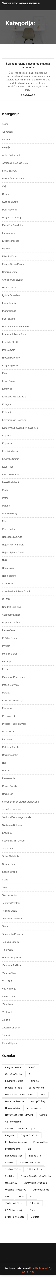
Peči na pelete (10, 638)
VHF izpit (7, 981)
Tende (5, 926)
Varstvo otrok (9, 973)
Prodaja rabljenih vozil (14, 724)
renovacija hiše (14, 1155)
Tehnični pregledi (11, 903)
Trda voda (7, 950)
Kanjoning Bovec (11, 365)
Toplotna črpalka (11, 942)
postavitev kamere (16, 1142)
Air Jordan (7, 132)
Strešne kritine (9, 895)
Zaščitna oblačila (11, 1027)
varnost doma (41, 1189)
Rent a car (7, 770)
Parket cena (8, 630)
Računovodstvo (10, 755)
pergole (9, 1135)
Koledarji (6, 412)
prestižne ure (12, 1149)
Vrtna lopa (7, 1004)
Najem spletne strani (13, 552)
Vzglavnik (7, 1012)
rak (29, 1149)
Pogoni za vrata (10, 685)
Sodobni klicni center (13, 841)
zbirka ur (34, 1203)
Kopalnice (7, 443)
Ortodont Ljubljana (11, 607)
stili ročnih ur (34, 1169)
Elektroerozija (9, 233)
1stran (5, 124)
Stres (4, 887)
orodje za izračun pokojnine (20, 1128)
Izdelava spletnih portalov (15, 326)
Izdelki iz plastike (11, 342)
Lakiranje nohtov (11, 474)
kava (31, 1074)
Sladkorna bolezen (12, 825)
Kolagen (6, 404)
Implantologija (9, 303)
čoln (32, 1210)
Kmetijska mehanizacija (14, 396)
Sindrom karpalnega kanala (16, 817)
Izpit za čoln (8, 350)
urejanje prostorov (15, 1189)
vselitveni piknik (14, 1203)
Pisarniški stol (9, 654)
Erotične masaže (10, 241)
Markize (6, 490)
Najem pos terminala (13, 544)
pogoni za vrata (29, 1135)
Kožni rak (7, 467)
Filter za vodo (9, 256)
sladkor (9, 1162)
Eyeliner (6, 248)
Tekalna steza (9, 911)
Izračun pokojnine (11, 358)
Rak (4, 763)
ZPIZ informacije (14, 1210)
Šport (5, 879)
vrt (32, 1196)
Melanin (6, 506)
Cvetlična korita (10, 202)
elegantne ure (13, 1067)
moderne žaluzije (14, 1101)
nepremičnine (34, 1108)
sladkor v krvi (13, 1169)
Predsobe (7, 708)
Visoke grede (9, 996)
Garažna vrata (9, 272)
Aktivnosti (7, 139)
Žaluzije (6, 1020)
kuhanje (34, 1081)
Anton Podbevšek (11, 155)
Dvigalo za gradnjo (12, 217)
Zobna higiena (9, 1043)
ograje (43, 1115)
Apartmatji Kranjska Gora (15, 163)
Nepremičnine (9, 576)
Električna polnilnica (12, 225)
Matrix (5, 498)
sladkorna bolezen (30, 1162)
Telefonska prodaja (12, 918)
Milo (4, 521)
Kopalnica (7, 435)
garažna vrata (13, 1074)
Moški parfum (9, 529)
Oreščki (6, 599)
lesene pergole (13, 1087)
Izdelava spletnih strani (14, 334)
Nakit (4, 560)
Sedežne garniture (11, 809)
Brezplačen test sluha (13, 178)
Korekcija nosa (10, 451)
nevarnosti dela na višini (19, 1115)
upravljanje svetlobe (35, 1183)
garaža (32, 1067)
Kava (4, 373)
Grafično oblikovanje (13, 280)
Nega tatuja (8, 568)
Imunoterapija (9, 311)
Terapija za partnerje (13, 934)
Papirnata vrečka (11, 622)
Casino (5, 194)
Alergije (6, 147)
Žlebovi (6, 1035)
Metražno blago (10, 513)
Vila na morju (9, 989)
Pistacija (6, 661)
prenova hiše (40, 1142)
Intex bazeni (8, 319)
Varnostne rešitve (11, 965)
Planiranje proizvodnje (13, 677)
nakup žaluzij (38, 1101)
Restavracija (8, 778)
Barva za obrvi (10, 171)
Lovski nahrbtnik (10, 482)
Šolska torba (9, 848)
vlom (8, 1196)
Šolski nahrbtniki (11, 856)
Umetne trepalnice (12, 957)
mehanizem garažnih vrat (19, 1094)
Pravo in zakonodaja (12, 700)
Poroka (5, 692)
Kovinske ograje (10, 459)
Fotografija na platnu (13, 264)
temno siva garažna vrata (36, 1176)
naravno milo (12, 1108)
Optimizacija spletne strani (16, 591)
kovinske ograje (14, 1081)
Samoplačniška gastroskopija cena (20, 802)
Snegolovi (7, 833)
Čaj (4, 186)
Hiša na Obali (9, 287)
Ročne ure (7, 794)
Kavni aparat (8, 381)
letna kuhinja (36, 1087)
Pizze (5, 669)
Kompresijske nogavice (14, 420)
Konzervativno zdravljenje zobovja (20, 428)
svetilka (9, 1176)
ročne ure (35, 1155)
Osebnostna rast (11, 615)
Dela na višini (9, 209)
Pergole (6, 646)
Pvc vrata (7, 739)
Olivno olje (7, 583)
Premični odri (9, 716)
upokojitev (11, 1183)
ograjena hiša (13, 1121)
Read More (28, 95)
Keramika (7, 389)
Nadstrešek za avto (12, 537)
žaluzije (35, 1217)
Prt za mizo (8, 731)
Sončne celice (9, 864)
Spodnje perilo (9, 872)
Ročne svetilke (10, 786)
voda (21, 1196)
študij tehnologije (15, 1217)
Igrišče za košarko (11, 295)
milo (43, 1094)
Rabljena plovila (10, 747)
